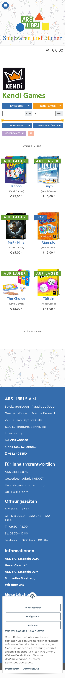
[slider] (2, 120)
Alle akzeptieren (33, 607)
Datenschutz (31, 668)
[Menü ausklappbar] (5, 5)
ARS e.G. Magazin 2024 (22, 559)
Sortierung (17, 125)
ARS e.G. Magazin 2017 (21, 572)
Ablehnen (33, 625)
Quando (48, 243)
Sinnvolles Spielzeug (20, 578)
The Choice (16, 299)
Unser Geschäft (16, 565)
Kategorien (17, 106)
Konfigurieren (33, 616)
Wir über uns (14, 584)
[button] (16, 179)
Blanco (16, 186)
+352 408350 (19, 440)
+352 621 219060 (25, 447)
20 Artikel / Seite (48, 125)
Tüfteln (48, 299)
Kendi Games (48, 106)
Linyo (48, 186)
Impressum (12, 668)
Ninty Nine (16, 243)
